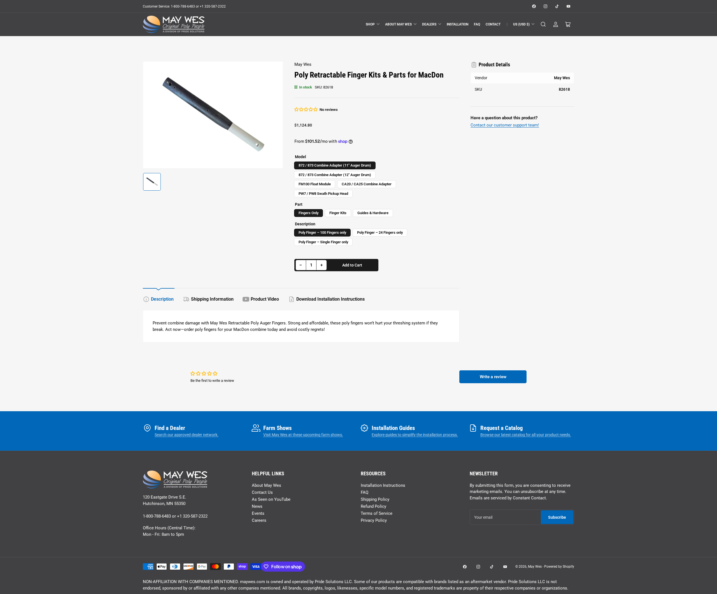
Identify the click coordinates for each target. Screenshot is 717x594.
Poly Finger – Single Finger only (323, 242)
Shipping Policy (375, 499)
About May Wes (398, 24)
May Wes (302, 64)
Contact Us (262, 492)
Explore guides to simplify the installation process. (415, 434)
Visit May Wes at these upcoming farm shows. (303, 434)
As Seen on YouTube (271, 499)
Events (258, 513)
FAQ (477, 24)
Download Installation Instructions (330, 299)
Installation (457, 24)
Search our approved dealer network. (186, 434)
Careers (259, 520)
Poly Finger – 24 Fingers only (380, 232)
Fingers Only (308, 213)
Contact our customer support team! (505, 125)
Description (162, 299)
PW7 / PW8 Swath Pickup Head (323, 193)
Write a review (493, 376)
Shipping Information (212, 299)
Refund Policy (373, 506)
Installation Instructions (383, 485)
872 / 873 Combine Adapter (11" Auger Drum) (335, 165)
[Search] (543, 24)
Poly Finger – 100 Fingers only (322, 232)
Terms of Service (376, 513)
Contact (493, 24)
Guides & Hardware (372, 213)
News (257, 506)
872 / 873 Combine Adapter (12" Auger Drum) (335, 175)
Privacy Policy (374, 520)
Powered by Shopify (559, 567)
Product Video (265, 299)
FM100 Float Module (315, 184)
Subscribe (557, 517)
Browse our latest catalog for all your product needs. (525, 434)
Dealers (429, 24)
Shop (370, 24)
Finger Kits (337, 213)
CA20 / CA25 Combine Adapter (367, 184)
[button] (306, 109)
